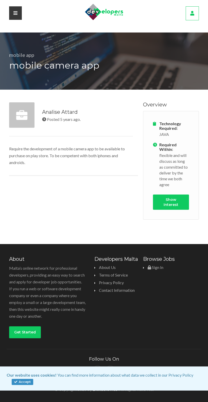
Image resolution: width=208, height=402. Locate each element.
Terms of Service (113, 274)
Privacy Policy (180, 375)
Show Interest (171, 202)
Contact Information (117, 290)
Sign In (157, 267)
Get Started (25, 332)
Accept (24, 382)
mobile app (21, 55)
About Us (107, 267)
